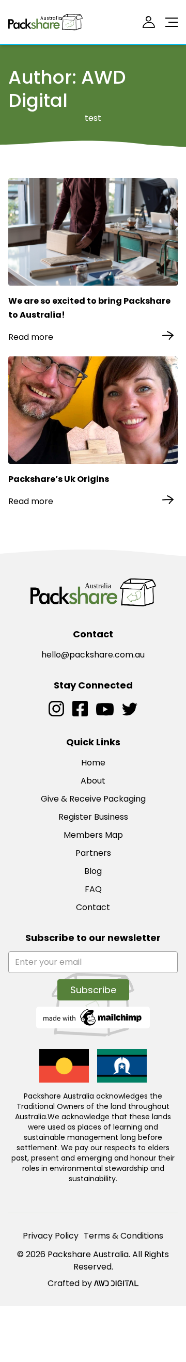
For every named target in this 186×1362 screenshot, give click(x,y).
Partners (93, 853)
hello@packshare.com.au (93, 655)
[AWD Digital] (116, 1283)
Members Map (93, 835)
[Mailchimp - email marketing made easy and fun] (93, 1017)
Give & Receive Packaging (93, 799)
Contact (93, 907)
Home (93, 763)
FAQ (93, 889)
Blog (93, 871)
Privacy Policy (51, 1236)
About (93, 781)
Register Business (93, 817)
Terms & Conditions (123, 1236)
